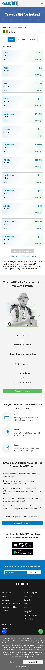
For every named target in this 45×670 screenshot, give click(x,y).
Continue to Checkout (22, 251)
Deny (12, 662)
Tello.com (27, 607)
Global (33, 40)
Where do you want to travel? (14, 27)
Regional (22, 40)
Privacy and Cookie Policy (11, 603)
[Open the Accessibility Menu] (4, 631)
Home (4, 596)
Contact (27, 600)
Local (11, 40)
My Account (6, 600)
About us (5, 611)
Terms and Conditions (9, 607)
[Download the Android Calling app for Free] (22, 552)
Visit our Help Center (22, 523)
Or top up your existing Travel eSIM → (22, 256)
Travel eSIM (6, 628)
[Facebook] (18, 584)
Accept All (33, 662)
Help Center (28, 596)
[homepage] (21, 3)
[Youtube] (23, 584)
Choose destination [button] (22, 391)
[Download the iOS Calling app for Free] (22, 545)
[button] (41, 3)
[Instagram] (27, 584)
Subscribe (34, 572)
